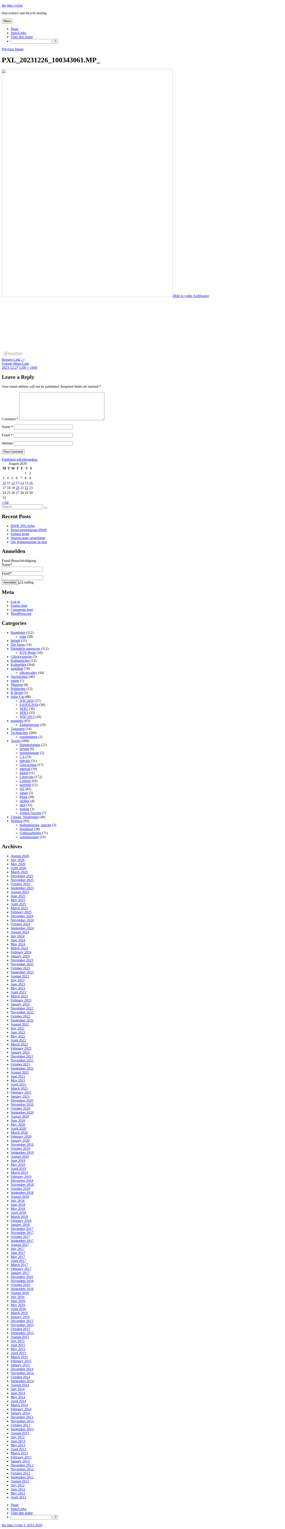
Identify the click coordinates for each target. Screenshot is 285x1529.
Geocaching (28, 765)
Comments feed (22, 610)
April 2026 (18, 868)
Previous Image (13, 49)
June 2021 (18, 1076)
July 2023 (17, 980)
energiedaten (28, 737)
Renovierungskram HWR (29, 530)
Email (7, 435)
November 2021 (22, 1060)
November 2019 (22, 1144)
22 (26, 488)
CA (22, 757)
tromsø (24, 809)
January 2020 (20, 1140)
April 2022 (18, 1040)
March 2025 (19, 908)
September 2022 (22, 1020)
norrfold (25, 785)
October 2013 (20, 1425)
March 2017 (19, 1265)
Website (7, 443)
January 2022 (20, 1052)
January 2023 (20, 1004)
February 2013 (21, 1457)
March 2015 (19, 1357)
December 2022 (22, 1008)
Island (24, 773)
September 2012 (22, 1477)
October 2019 (20, 1148)
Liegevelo (27, 777)
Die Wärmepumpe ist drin (29, 542)
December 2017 (22, 1229)
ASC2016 (27, 701)
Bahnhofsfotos (30, 745)
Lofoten (25, 781)
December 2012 (22, 1465)
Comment (10, 419)
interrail (25, 769)
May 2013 (18, 1445)
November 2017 (22, 1233)
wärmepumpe (29, 837)
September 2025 (22, 888)
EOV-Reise (28, 652)
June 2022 (18, 1032)
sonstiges (17, 721)
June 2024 (18, 940)
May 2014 (18, 1397)
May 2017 (18, 1257)
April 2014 (18, 1401)
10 (4, 483)
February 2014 (21, 1409)
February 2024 (21, 952)
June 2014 (18, 1393)
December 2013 (22, 1417)
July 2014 (17, 1389)
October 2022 (20, 1016)
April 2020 (18, 1128)
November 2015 (22, 1325)
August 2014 (20, 1385)
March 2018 (19, 1217)
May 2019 (18, 1164)
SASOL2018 (29, 705)
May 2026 (18, 864)
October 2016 (20, 1285)
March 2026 (19, 872)
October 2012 (20, 1473)
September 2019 (22, 1152)
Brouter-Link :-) (13, 359)
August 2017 (20, 1245)
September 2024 (22, 928)
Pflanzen (17, 685)
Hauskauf (26, 829)
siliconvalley (28, 673)
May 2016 (18, 1305)
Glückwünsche (21, 656)
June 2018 (18, 1205)
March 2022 (19, 1044)
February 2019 (21, 1176)
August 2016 (20, 1293)
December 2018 (22, 1180)
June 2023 (18, 984)
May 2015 (18, 1349)
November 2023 (22, 964)
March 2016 (19, 1313)
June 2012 (18, 1489)
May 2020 (18, 1124)
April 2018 (18, 1213)
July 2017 (17, 1249)
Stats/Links (18, 33)
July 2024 (17, 936)
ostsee (15, 681)
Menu (7, 21)
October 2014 (20, 1377)
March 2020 (19, 1132)
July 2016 (17, 1297)
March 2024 (19, 948)
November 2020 (22, 1104)
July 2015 (17, 1341)
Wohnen (16, 821)
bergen (24, 749)
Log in (15, 601)
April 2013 (18, 1449)
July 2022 (17, 1028)
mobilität (17, 669)
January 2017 (20, 1273)
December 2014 (22, 1369)
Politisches (18, 689)
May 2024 (18, 944)
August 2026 (20, 856)
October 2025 (20, 884)
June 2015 (18, 1345)
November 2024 (22, 920)
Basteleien (18, 632)
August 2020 (20, 1116)
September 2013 (22, 1429)
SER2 (24, 709)
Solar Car (17, 697)
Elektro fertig (20, 534)
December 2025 (22, 876)
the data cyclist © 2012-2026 (22, 1525)
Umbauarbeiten (30, 833)
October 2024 (20, 924)
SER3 (24, 713)
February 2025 (21, 912)
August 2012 (20, 1481)
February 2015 (21, 1361)
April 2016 (18, 1309)
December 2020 (22, 1100)
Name (7, 427)
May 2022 (18, 1036)
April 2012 (18, 1497)
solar (23, 636)
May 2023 (18, 988)
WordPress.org (21, 614)
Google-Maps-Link (15, 363)
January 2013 (20, 1461)
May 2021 (18, 1080)
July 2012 (17, 1485)
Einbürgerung (29, 725)
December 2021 (22, 1056)
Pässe (14, 29)
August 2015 (20, 1337)
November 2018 (22, 1185)
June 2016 (18, 1301)
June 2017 (18, 1253)
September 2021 (22, 1068)
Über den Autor (22, 37)
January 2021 (20, 1096)
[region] (142, 330)
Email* (7, 573)
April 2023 (18, 992)
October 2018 (20, 1189)
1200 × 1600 (28, 367)
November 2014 (22, 1373)
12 (13, 483)
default (15, 640)
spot (22, 805)
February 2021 (21, 1092)
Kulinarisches (20, 661)
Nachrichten (19, 677)
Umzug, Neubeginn (25, 817)
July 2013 (17, 1437)
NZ (22, 789)
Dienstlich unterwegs (25, 648)
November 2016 (22, 1281)
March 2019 (19, 1172)
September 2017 (22, 1241)
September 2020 (22, 1112)
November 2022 (22, 1012)
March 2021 (19, 1088)
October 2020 (20, 1108)
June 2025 (18, 896)
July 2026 (17, 860)
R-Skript (17, 693)
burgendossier (29, 753)
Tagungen (18, 729)
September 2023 (22, 972)
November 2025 (22, 880)
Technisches (19, 733)
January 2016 (20, 1317)
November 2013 (22, 1421)
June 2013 (18, 1441)
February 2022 (21, 1048)
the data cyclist (12, 5)
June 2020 (18, 1120)
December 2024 (22, 916)
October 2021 (20, 1064)
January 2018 (20, 1225)
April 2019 (18, 1168)
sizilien (24, 801)
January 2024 (20, 956)
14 (22, 483)
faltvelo (25, 761)
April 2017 (18, 1261)
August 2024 (20, 932)
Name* (7, 565)
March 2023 (19, 996)
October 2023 (20, 968)
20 (17, 488)
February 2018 (21, 1221)
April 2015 (18, 1353)
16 (31, 483)
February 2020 (21, 1136)
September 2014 (22, 1381)
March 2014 (19, 1405)
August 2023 (20, 976)
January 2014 (20, 1413)
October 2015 (20, 1329)
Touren (16, 741)
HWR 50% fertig (23, 526)
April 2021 (18, 1084)
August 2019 (20, 1156)
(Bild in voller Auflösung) (191, 296)
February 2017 (21, 1269)
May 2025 (18, 900)
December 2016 (22, 1277)
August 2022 (20, 1024)
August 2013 (20, 1433)
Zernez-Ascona (30, 813)
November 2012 (22, 1469)
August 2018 (20, 1197)
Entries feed (19, 606)
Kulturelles (18, 665)
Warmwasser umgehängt (28, 538)
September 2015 (22, 1333)
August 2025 (20, 892)
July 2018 (17, 1201)
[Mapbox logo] (13, 353)
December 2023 (22, 960)
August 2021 (20, 1072)
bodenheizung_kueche (35, 825)
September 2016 (22, 1289)
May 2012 (18, 1493)
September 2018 (22, 1193)
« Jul (5, 502)
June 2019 (18, 1160)
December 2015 (22, 1321)
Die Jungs (18, 644)
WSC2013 (27, 717)
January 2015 (20, 1365)
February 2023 (21, 1000)
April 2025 (18, 904)
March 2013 (19, 1453)
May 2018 (18, 1209)
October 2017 (20, 1237)
